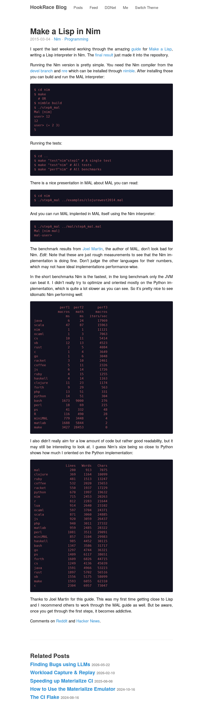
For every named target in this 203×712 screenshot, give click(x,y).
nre (64, 70)
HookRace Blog (48, 7)
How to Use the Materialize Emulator (82, 688)
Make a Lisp (160, 49)
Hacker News (88, 621)
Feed (94, 7)
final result (104, 55)
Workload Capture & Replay (72, 672)
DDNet (110, 7)
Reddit (61, 621)
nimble (129, 70)
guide (136, 49)
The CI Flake (54, 696)
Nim (57, 39)
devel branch (41, 70)
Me (125, 7)
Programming (76, 39)
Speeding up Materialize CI (71, 680)
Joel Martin (93, 248)
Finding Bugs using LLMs (70, 664)
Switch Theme (146, 7)
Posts (78, 7)
